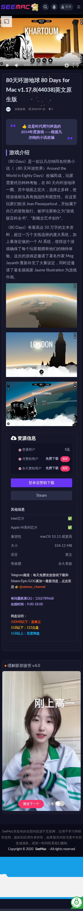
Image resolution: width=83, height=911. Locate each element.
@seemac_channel (32, 587)
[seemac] (8, 109)
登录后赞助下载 (41, 483)
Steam (41, 495)
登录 (68, 7)
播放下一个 (31, 804)
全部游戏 (20, 109)
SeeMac (41, 849)
